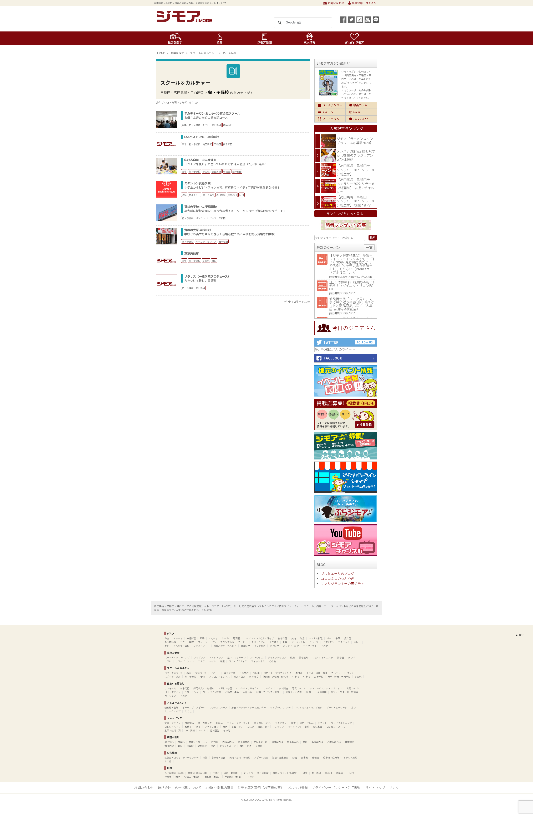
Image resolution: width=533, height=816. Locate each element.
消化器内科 (243, 742)
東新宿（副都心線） (198, 773)
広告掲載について (188, 787)
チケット (322, 723)
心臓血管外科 (334, 742)
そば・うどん (258, 642)
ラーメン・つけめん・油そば (259, 638)
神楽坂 (167, 776)
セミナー (215, 673)
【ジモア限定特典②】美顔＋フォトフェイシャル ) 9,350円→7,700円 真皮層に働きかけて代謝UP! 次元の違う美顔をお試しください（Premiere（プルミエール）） (351, 264)
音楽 (202, 676)
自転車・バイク (172, 726)
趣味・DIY (263, 726)
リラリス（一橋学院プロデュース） (207, 276)
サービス (267, 688)
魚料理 (347, 638)
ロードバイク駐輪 (212, 692)
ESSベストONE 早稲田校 (201, 137)
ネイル (212, 661)
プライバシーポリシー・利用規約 (336, 787)
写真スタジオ (299, 688)
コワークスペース (173, 673)
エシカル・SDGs (262, 723)
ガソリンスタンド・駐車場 (344, 692)
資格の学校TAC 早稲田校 (200, 206)
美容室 (340, 657)
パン (213, 642)
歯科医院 (169, 745)
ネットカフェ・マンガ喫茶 (308, 707)
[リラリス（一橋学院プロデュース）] (166, 283)
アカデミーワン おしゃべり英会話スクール (212, 113)
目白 (241, 194)
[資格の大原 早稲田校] (166, 242)
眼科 (180, 745)
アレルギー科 (260, 742)
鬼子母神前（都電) (174, 773)
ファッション (212, 726)
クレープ (313, 642)
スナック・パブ (172, 711)
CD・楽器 (190, 730)
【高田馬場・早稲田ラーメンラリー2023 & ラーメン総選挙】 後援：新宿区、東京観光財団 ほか (356, 203)
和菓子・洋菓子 (193, 726)
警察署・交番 (218, 757)
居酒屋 (236, 638)
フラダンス (199, 657)
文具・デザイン (172, 723)
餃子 (202, 638)
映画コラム (361, 105)
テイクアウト (310, 645)
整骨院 (190, 745)
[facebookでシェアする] (343, 19)
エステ (201, 661)
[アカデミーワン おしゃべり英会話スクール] (166, 126)
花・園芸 (214, 730)
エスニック (344, 642)
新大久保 (248, 773)
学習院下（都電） (234, 776)
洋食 (302, 638)
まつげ (351, 657)
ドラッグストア (228, 745)
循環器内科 (317, 742)
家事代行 (184, 688)
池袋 (305, 773)
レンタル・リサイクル (247, 688)
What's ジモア (354, 38)
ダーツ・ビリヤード (336, 707)
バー (329, 638)
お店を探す (174, 38)
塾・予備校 (194, 125)
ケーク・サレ (298, 642)
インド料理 (259, 645)
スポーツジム (257, 657)
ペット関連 (282, 688)
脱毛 (292, 657)
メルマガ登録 (298, 787)
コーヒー (242, 642)
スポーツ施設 (261, 757)
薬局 (213, 745)
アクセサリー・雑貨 (285, 723)
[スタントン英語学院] (166, 196)
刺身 (285, 642)
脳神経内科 (277, 742)
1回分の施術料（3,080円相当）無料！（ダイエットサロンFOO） (351, 285)
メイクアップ (216, 657)
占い (353, 707)
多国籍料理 (170, 642)
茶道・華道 (239, 676)
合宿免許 (244, 673)
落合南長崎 (263, 773)
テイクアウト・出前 (298, 726)
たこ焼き (274, 642)
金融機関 (321, 692)
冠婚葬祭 (247, 692)
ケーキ (225, 638)
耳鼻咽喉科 (293, 742)
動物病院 (202, 745)
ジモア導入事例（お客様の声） (260, 787)
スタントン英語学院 (197, 183)
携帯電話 (189, 723)
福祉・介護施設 (280, 757)
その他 (206, 125)
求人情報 (309, 38)
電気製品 (317, 726)
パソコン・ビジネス (206, 218)
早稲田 (217, 144)
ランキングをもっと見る (344, 213)
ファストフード (201, 645)
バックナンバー (330, 105)
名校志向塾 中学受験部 (200, 160)
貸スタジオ (229, 673)
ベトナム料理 (316, 638)
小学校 (295, 676)
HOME (161, 53)
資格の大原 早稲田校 (197, 230)
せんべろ (213, 638)
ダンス (350, 673)
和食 (166, 638)
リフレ (167, 661)
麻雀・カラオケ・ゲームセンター (249, 707)
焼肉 (293, 638)
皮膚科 (181, 742)
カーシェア (170, 695)
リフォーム (170, 688)
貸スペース (200, 673)
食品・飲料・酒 (172, 730)
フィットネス (258, 661)
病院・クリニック (198, 742)
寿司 (166, 645)
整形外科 (169, 742)
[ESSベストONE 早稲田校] (166, 144)
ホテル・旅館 (350, 757)
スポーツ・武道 (172, 676)
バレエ (256, 673)
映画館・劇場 (171, 707)
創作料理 (282, 638)
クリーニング (191, 692)
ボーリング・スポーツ (193, 707)
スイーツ (330, 112)
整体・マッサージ (236, 657)
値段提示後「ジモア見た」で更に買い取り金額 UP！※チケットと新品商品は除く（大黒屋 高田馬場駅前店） (352, 303)
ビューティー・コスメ (243, 726)
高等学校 (318, 676)
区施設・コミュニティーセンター (181, 757)
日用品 (219, 723)
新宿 (178, 776)
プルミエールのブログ (337, 573)
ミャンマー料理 (291, 645)
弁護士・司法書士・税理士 (299, 692)
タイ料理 (274, 645)
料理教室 (254, 676)
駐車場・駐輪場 (331, 757)
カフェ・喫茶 (187, 642)
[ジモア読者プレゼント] (345, 230)
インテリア (278, 726)
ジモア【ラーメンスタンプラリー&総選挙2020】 (355, 140)
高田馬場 (216, 125)
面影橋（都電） (212, 776)
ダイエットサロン (277, 657)
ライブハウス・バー (280, 707)
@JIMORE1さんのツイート (335, 349)
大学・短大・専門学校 (339, 676)
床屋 (222, 661)
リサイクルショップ (341, 723)
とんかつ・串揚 (181, 645)
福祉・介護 (245, 745)
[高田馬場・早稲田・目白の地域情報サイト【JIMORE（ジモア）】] (185, 20)
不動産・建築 (232, 692)
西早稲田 (227, 125)
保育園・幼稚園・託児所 (275, 676)
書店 (225, 726)
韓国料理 (245, 645)
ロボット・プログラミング (277, 673)
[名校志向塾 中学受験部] (166, 172)
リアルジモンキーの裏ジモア (342, 583)
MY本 (361, 112)
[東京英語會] (166, 260)
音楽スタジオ (353, 688)
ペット (202, 730)
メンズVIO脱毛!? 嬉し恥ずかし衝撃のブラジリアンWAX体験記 (356, 155)
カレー (357, 642)
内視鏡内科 (228, 742)
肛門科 (214, 742)
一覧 (369, 247)
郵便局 (315, 757)
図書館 (304, 757)
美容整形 (303, 657)
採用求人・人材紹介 (203, 688)
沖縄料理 (191, 638)
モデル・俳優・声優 (316, 673)
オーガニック (205, 723)
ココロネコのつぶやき (337, 578)
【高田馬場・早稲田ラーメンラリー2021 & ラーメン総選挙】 (356, 169)
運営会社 (164, 787)
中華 (337, 638)
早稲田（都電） (192, 776)
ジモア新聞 (264, 38)
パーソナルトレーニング (177, 657)
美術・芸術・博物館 (239, 757)
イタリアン (328, 642)
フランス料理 (227, 642)
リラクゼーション (185, 661)
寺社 (205, 757)
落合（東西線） (232, 773)
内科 (305, 742)
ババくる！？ (361, 119)
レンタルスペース (218, 707)
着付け (298, 673)
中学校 (306, 676)
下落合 (216, 773)
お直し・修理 (225, 688)
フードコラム (330, 119)
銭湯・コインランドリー (268, 692)
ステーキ (177, 638)
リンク (394, 787)
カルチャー (194, 194)
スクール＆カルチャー (203, 53)
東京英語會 (191, 253)
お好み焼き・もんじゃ (225, 645)
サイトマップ (375, 787)
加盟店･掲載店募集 (219, 787)
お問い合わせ (333, 3)
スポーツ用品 (307, 723)
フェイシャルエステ (322, 657)
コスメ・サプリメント (238, 723)
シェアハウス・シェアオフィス (326, 688)
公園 (294, 757)
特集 (219, 38)
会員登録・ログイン (362, 3)
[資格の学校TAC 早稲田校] (166, 219)
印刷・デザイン (172, 692)
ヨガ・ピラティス (238, 661)
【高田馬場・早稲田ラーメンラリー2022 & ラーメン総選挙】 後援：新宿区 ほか (356, 185)
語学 (184, 125)
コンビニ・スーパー (336, 726)
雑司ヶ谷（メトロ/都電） (286, 773)
